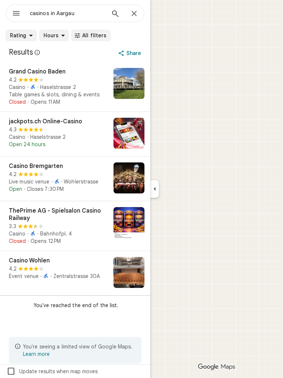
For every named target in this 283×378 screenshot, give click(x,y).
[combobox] (67, 13)
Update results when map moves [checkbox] (52, 371)
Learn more (36, 354)
